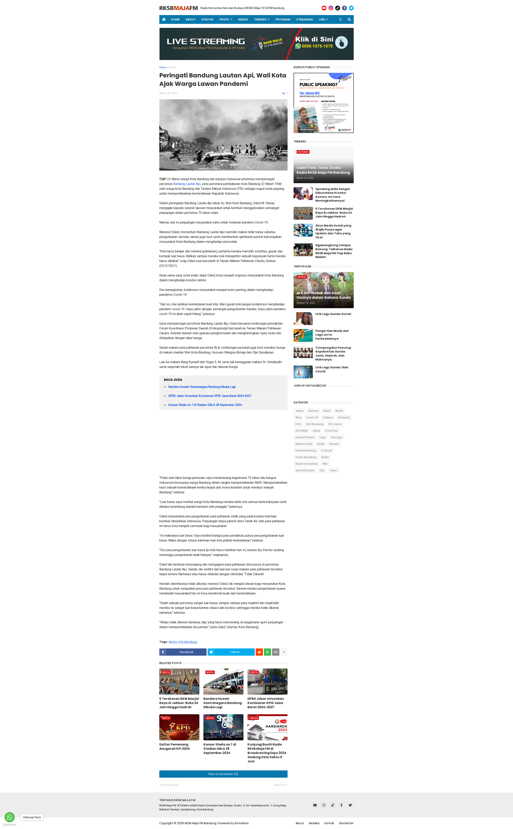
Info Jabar (335, 424)
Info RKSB (301, 431)
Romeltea (241, 823)
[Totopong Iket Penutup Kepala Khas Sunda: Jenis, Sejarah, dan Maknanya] (303, 352)
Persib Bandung (306, 450)
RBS (325, 464)
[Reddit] (259, 652)
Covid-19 (312, 417)
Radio (325, 457)
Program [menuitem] (283, 19)
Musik (320, 444)
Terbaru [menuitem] (260, 19)
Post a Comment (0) (223, 774)
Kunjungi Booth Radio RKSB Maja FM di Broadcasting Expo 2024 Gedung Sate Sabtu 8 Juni (266, 752)
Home (162, 67)
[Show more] (284, 652)
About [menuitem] (191, 19)
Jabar (316, 431)
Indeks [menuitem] (243, 19)
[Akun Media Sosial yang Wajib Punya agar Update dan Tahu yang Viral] (303, 230)
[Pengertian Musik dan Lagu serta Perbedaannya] (303, 335)
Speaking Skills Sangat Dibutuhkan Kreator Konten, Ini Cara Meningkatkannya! (332, 195)
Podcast (326, 450)
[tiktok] (337, 8)
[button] (340, 19)
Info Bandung (187, 641)
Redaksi (314, 823)
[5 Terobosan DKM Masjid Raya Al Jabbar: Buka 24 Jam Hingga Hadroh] (303, 213)
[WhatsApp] (267, 652)
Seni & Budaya (305, 470)
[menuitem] (163, 19)
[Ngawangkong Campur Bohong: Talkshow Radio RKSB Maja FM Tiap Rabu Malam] (303, 249)
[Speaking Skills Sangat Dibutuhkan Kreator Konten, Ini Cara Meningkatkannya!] (303, 193)
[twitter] (351, 8)
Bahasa (314, 411)
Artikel (300, 411)
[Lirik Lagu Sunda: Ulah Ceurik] (303, 372)
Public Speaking (306, 457)
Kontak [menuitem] (207, 19)
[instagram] (330, 8)
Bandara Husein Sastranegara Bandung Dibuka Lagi (202, 387)
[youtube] (324, 8)
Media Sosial (304, 444)
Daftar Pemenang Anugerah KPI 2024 (174, 746)
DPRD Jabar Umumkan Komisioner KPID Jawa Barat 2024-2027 (210, 396)
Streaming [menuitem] (304, 19)
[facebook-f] (344, 8)
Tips (322, 470)
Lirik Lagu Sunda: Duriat (333, 314)
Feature (328, 417)
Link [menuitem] (322, 19)
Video (333, 470)
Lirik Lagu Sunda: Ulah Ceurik (331, 369)
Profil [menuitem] (224, 19)
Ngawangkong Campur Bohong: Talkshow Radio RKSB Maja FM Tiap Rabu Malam (334, 251)
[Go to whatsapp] (10, 817)
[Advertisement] (223, 444)
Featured (344, 417)
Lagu (323, 437)
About (300, 823)
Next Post (280, 785)
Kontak (329, 823)
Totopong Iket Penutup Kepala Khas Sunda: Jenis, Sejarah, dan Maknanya (333, 354)
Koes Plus (331, 431)
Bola (298, 417)
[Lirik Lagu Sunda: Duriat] (303, 318)
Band (327, 411)
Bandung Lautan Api (187, 184)
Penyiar (334, 444)
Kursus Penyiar (305, 437)
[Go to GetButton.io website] (9, 825)
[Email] (275, 652)
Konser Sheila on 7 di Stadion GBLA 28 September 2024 (205, 405)
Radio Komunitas (307, 464)
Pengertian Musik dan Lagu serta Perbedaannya (332, 335)
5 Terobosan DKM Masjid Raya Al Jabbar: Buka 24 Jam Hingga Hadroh (179, 703)
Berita (172, 67)
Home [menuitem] (175, 19)
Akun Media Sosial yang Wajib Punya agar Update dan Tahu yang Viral (333, 231)
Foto (298, 424)
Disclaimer (346, 823)
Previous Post (170, 785)
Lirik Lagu (336, 437)
